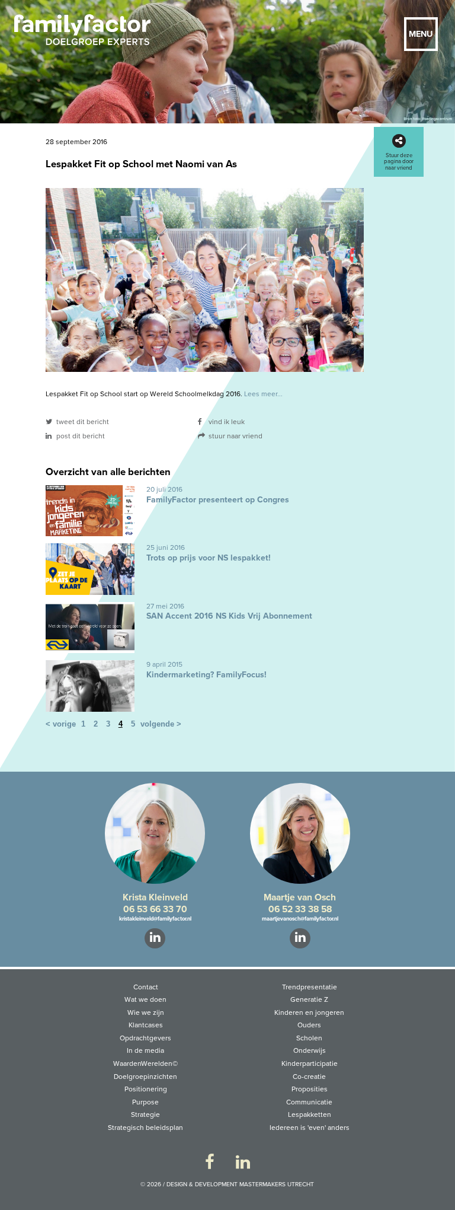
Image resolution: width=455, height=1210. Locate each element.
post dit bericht (80, 436)
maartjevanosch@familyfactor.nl (300, 918)
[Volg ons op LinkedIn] (243, 1163)
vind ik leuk (226, 422)
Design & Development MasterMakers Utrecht (240, 1184)
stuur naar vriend (234, 436)
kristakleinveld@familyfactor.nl (155, 918)
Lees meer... (263, 394)
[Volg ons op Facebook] (209, 1163)
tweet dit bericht (82, 422)
